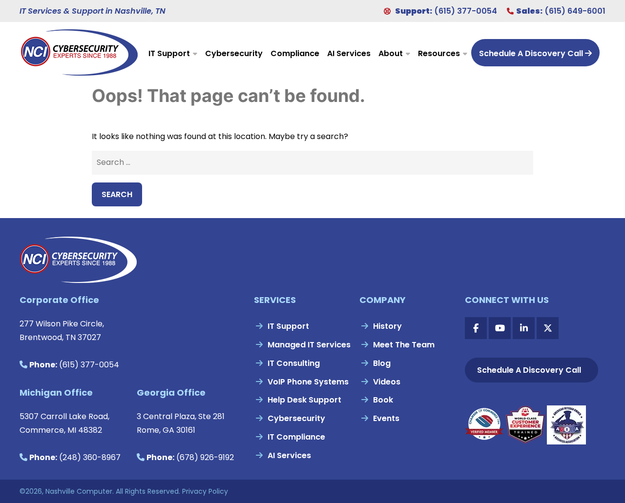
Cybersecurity (234, 53)
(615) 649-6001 (574, 11)
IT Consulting (294, 363)
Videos (386, 381)
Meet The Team (404, 344)
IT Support (169, 53)
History (387, 326)
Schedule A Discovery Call (532, 53)
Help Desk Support (304, 399)
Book (383, 399)
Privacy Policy (205, 491)
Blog (382, 363)
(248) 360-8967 (90, 457)
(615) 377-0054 (465, 11)
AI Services (349, 53)
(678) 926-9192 (205, 457)
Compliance (295, 53)
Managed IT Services (309, 344)
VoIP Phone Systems (308, 381)
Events (386, 418)
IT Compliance (296, 437)
